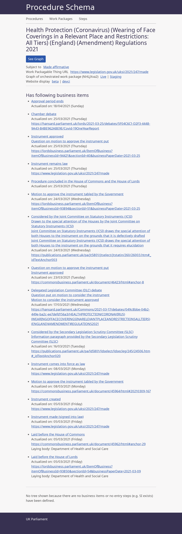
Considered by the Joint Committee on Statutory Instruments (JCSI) (81, 216)
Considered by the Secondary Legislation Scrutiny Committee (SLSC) (82, 332)
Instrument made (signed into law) (57, 417)
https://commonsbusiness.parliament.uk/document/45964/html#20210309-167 (91, 391)
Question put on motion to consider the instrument (70, 295)
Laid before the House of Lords (54, 457)
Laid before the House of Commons (58, 434)
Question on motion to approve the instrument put (70, 141)
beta (55, 81)
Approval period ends (47, 101)
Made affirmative (56, 67)
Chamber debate (43, 114)
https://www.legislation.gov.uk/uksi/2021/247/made (109, 72)
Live (103, 76)
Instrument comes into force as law (58, 364)
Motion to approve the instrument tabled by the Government (77, 194)
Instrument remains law (49, 163)
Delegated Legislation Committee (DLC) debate (66, 290)
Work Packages (61, 19)
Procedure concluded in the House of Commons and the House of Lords (85, 181)
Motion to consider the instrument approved (65, 300)
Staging (115, 76)
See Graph (36, 59)
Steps (83, 19)
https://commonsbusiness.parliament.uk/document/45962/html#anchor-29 (88, 444)
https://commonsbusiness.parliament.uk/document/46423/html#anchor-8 (87, 282)
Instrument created (46, 399)
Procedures (34, 19)
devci (66, 81)
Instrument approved (47, 136)
